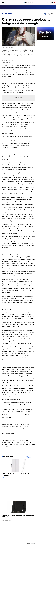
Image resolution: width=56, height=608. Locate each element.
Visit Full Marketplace (28, 457)
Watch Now (50, 2)
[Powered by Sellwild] (33, 543)
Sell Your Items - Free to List (18, 458)
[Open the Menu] (2, 2)
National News (7, 13)
